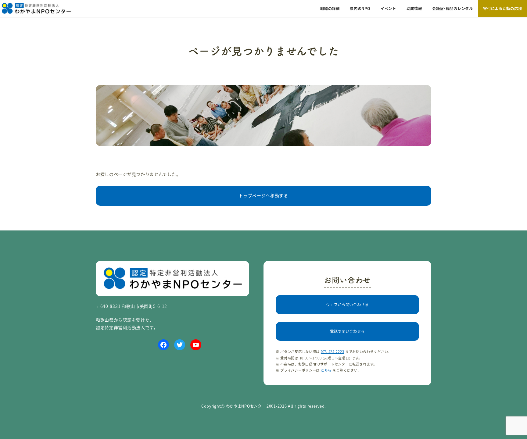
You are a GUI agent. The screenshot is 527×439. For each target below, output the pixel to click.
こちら (326, 370)
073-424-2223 (332, 351)
